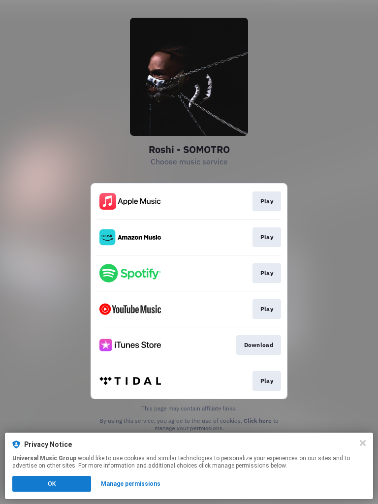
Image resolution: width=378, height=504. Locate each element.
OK (52, 483)
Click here (258, 420)
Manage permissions (130, 483)
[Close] (363, 443)
